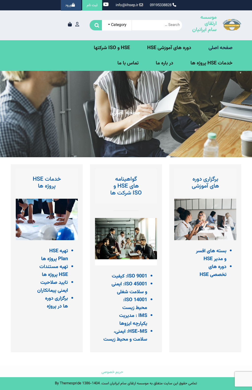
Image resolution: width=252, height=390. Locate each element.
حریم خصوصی (112, 372)
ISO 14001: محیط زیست (134, 304)
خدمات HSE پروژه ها (211, 63)
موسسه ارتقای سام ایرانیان (204, 23)
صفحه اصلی (220, 48)
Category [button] (118, 25)
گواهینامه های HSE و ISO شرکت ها (126, 186)
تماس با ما (128, 63)
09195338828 (161, 5)
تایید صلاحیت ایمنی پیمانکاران (52, 286)
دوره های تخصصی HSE (213, 271)
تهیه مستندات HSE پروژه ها (53, 271)
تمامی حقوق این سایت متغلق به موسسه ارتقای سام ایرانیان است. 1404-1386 (139, 383)
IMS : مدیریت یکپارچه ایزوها (133, 320)
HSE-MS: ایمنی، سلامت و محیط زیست (125, 335)
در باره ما (164, 63)
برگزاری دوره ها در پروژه (56, 302)
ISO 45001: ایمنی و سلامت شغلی (129, 288)
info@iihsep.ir (127, 5)
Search (96, 25)
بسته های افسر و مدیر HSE (211, 255)
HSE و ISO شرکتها (112, 48)
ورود (68, 5)
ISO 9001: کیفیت (129, 276)
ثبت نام (92, 5)
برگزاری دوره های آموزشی (205, 183)
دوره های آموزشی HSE (169, 48)
